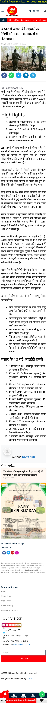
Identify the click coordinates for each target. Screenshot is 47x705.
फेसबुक (14, 697)
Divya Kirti (28, 457)
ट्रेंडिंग (10, 20)
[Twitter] (8, 552)
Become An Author (9, 610)
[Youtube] (12, 552)
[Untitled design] (23, 537)
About (4, 591)
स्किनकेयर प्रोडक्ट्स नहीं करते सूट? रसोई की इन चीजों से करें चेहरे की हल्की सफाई (23, 473)
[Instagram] (17, 552)
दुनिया (16, 20)
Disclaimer (6, 600)
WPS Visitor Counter (21, 644)
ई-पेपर (33, 697)
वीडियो (23, 697)
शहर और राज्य (31, 20)
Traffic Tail (31, 678)
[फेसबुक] (14, 695)
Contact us (6, 596)
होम (3, 20)
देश (22, 20)
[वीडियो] (23, 695)
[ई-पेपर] (33, 695)
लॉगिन (42, 697)
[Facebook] (4, 552)
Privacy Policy (7, 605)
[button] (45, 11)
